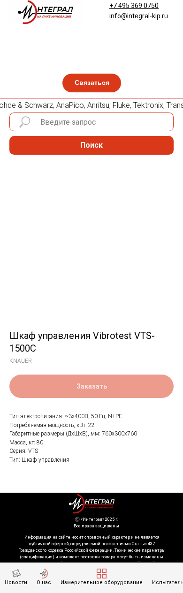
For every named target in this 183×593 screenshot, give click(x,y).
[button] (91, 83)
